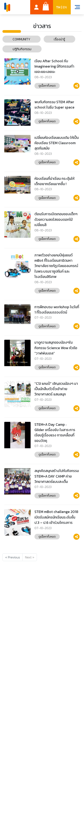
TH (58, 7)
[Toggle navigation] (75, 7)
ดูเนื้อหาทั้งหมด (47, 85)
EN (65, 7)
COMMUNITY (21, 39)
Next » (29, 557)
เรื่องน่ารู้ (59, 39)
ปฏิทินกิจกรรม (22, 48)
